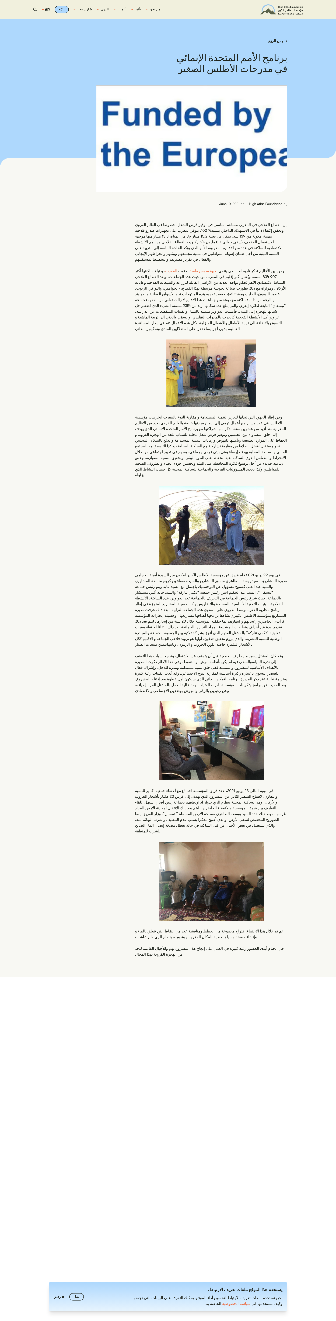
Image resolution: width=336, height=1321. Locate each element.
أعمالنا (121, 9)
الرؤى (105, 9)
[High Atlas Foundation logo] (281, 9)
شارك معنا (84, 9)
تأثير (138, 9)
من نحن (154, 9)
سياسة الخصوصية (236, 1304)
